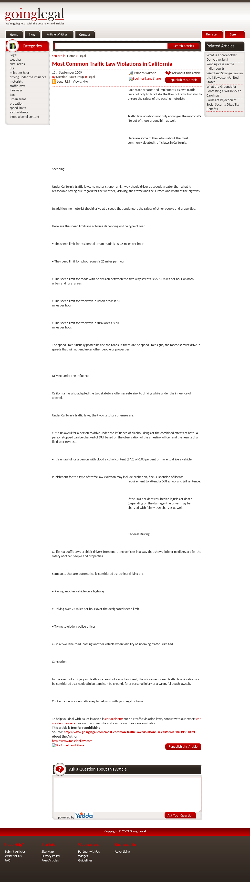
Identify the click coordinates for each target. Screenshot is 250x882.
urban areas (18, 99)
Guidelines (85, 860)
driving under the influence (28, 77)
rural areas (17, 64)
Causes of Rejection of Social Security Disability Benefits (223, 104)
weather (15, 60)
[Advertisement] (88, 118)
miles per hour (19, 73)
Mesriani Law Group (70, 77)
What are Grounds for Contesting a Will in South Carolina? (224, 91)
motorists (16, 82)
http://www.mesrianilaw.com (72, 741)
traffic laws (17, 86)
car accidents (114, 719)
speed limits (18, 108)
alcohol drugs (19, 112)
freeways (16, 90)
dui (12, 68)
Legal (82, 56)
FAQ (7, 860)
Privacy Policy (51, 856)
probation (16, 104)
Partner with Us (89, 852)
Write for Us (13, 856)
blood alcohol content (24, 117)
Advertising (122, 852)
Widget (83, 856)
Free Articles (50, 860)
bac (12, 95)
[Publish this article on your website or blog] (183, 82)
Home (71, 56)
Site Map (48, 852)
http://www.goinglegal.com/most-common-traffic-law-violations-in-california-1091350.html (129, 732)
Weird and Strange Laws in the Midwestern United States (225, 78)
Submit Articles (15, 852)
